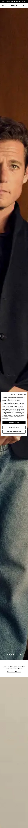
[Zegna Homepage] (14, 7)
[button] (6, 6)
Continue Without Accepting (18, 394)
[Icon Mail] (23, 5)
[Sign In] (25, 5)
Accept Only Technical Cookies (14, 431)
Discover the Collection (14, 672)
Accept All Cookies (14, 422)
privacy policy (5, 418)
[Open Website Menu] (3, 6)
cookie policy (16, 416)
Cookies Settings (14, 427)
